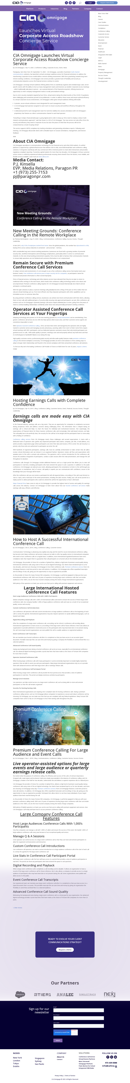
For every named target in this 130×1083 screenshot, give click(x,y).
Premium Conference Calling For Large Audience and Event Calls (50, 752)
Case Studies (102, 22)
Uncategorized (102, 81)
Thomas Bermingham (21, 239)
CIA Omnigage (19, 68)
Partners (75, 9)
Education (101, 40)
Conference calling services (22, 439)
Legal (100, 58)
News (65, 68)
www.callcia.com (44, 157)
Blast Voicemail (84, 1061)
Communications (48, 239)
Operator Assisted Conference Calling (28, 326)
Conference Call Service (87, 1057)
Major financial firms (19, 483)
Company (87, 9)
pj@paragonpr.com (31, 176)
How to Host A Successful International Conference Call (50, 541)
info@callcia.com (109, 1066)
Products (42, 9)
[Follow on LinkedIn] (70, 2)
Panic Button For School (87, 1066)
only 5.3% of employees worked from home (34, 245)
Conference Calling (41, 68)
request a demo (82, 346)
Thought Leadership (104, 78)
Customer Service (56, 408)
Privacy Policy (59, 1075)
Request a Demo (65, 950)
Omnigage (101, 69)
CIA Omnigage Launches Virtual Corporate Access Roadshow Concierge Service (51, 59)
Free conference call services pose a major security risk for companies (45, 273)
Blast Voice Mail (103, 13)
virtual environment (64, 317)
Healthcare (101, 52)
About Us (60, 1057)
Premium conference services (74, 567)
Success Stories (72, 239)
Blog (65, 9)
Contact (99, 9)
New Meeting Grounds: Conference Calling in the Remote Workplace (47, 233)
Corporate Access (52, 68)
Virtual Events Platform (87, 1059)
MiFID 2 (100, 61)
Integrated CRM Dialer (105, 55)
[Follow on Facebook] (74, 2)
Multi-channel (102, 63)
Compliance (101, 28)
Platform (29, 9)
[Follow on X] (66, 2)
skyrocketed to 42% (82, 245)
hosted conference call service (75, 486)
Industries (55, 9)
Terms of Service (70, 1075)
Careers (100, 19)
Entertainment (102, 43)
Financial (69, 408)
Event (61, 68)
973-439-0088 (111, 1062)
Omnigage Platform (86, 1064)
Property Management (105, 72)
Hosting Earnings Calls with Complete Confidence (49, 402)
